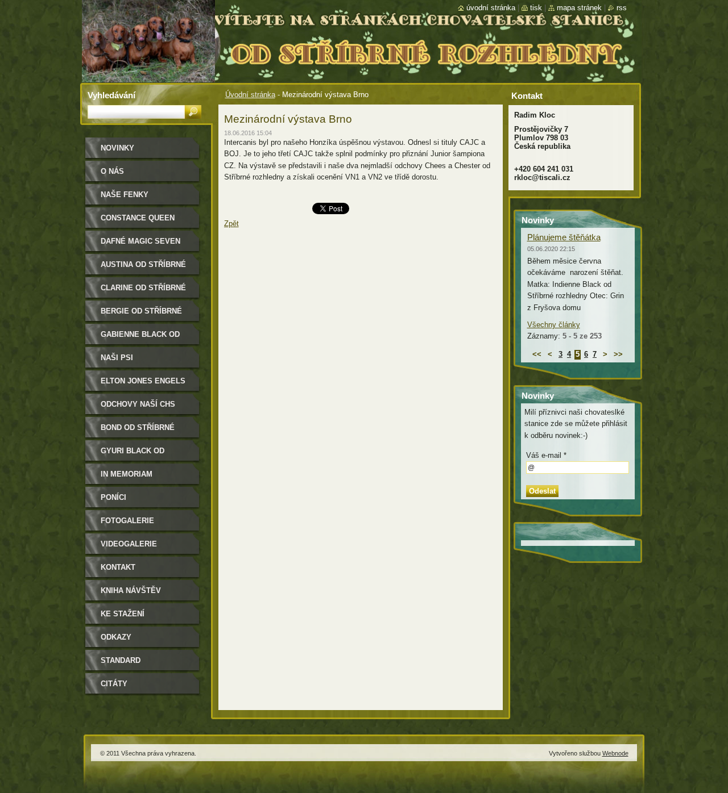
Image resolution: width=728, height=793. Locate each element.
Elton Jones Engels (143, 381)
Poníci (113, 497)
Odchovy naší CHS (138, 404)
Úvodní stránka (250, 94)
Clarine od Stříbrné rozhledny (143, 291)
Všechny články (553, 324)
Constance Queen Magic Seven (138, 222)
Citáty (114, 683)
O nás (112, 171)
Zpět (231, 223)
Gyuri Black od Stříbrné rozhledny (143, 454)
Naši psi (117, 357)
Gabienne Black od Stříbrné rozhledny (143, 338)
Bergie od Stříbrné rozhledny (141, 315)
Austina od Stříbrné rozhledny (143, 268)
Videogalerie (129, 544)
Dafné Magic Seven (140, 241)
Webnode (615, 753)
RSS (622, 7)
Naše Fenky (124, 194)
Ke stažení (122, 614)
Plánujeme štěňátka (564, 237)
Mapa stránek (579, 7)
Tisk (536, 7)
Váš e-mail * (546, 455)
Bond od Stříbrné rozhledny (138, 431)
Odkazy (116, 637)
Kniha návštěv (131, 590)
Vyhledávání (111, 95)
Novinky (117, 148)
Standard (120, 660)
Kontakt (118, 567)
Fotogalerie (127, 520)
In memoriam (126, 474)
